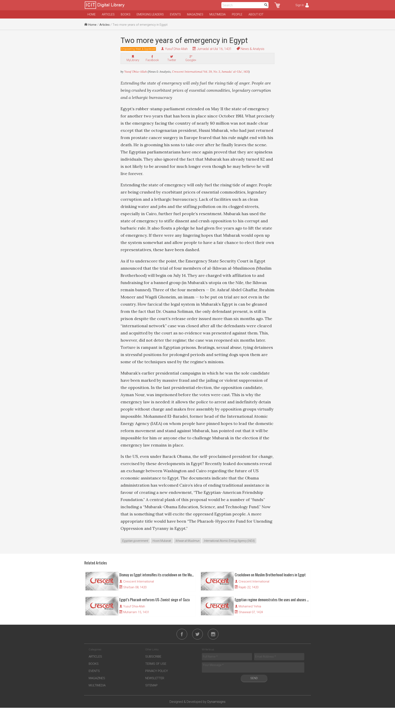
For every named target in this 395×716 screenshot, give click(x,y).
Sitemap (151, 685)
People (237, 14)
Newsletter (154, 678)
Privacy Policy (156, 671)
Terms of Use (155, 664)
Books (125, 14)
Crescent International (138, 581)
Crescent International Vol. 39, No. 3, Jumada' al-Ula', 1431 (210, 71)
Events (175, 14)
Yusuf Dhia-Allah (176, 49)
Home (91, 14)
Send (254, 678)
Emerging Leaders (150, 14)
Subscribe (153, 656)
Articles (108, 14)
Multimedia (217, 14)
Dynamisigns (216, 702)
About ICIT (256, 14)
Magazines (195, 14)
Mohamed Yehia (250, 606)
